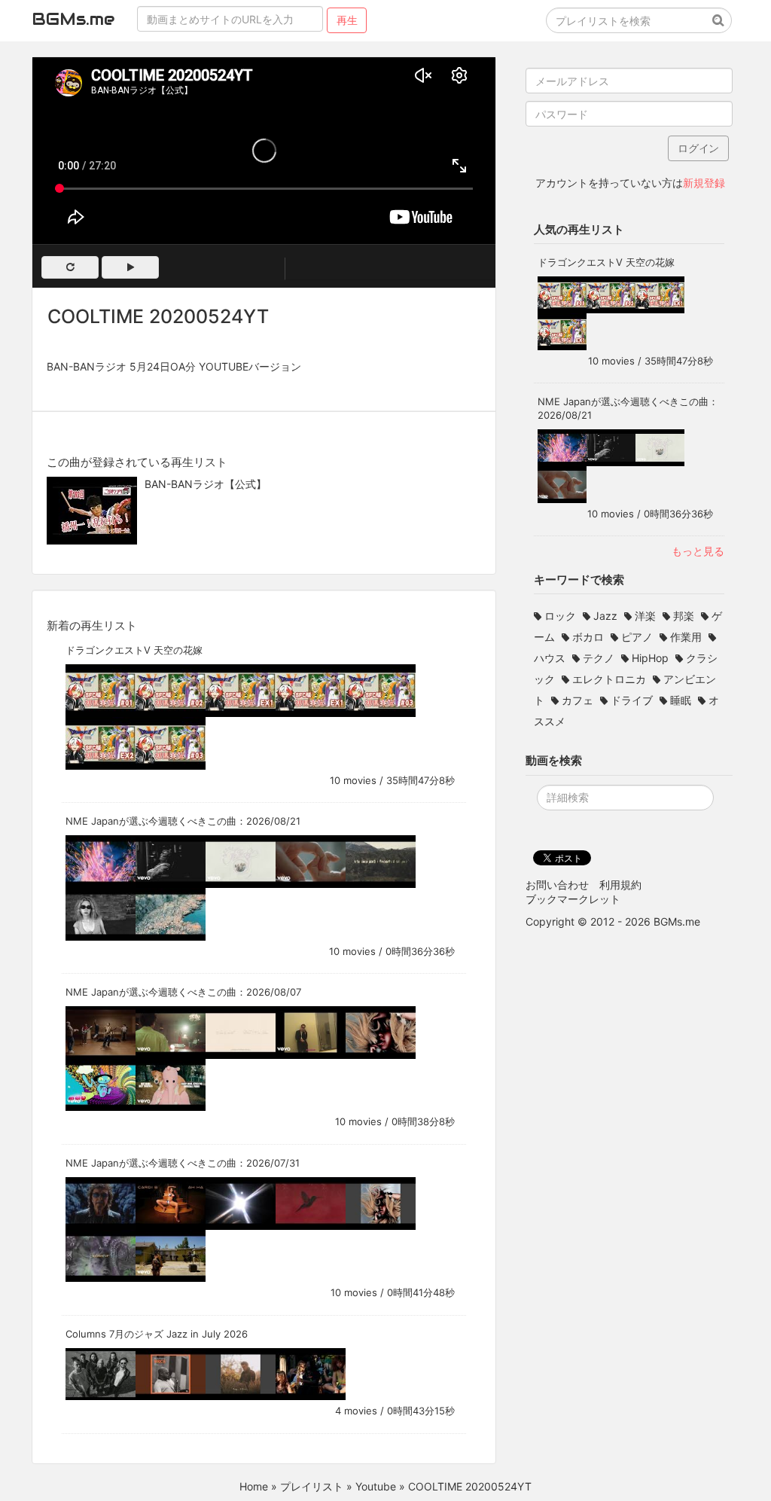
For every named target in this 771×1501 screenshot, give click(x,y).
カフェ (577, 700)
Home (253, 1486)
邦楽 (683, 615)
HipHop (650, 657)
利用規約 (620, 884)
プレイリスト (311, 1486)
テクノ (598, 657)
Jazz (605, 615)
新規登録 (704, 182)
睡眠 (680, 700)
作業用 (686, 636)
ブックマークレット (573, 898)
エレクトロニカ (609, 679)
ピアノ (637, 636)
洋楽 (645, 615)
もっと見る (698, 551)
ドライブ (632, 700)
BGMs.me (73, 18)
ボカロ (588, 636)
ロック (560, 615)
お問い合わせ (557, 884)
